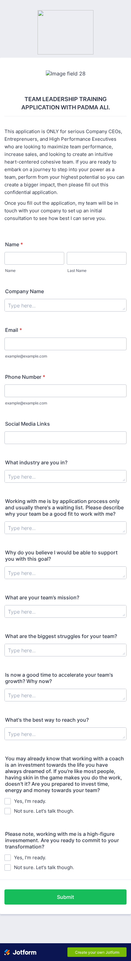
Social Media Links (27, 424)
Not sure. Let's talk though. (44, 811)
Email (13, 330)
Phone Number (25, 377)
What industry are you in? (36, 462)
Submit (65, 897)
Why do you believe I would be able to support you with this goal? (61, 555)
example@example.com (26, 356)
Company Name (24, 291)
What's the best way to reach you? (47, 720)
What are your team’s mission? (42, 597)
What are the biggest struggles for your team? (61, 636)
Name (14, 244)
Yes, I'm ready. (30, 801)
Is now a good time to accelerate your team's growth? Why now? (59, 678)
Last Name (76, 270)
